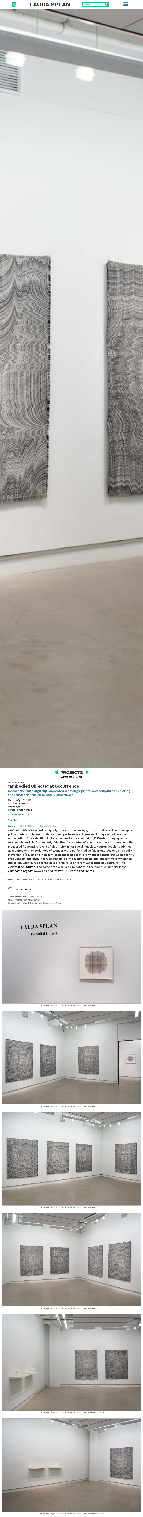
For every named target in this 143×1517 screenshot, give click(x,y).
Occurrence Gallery (18, 803)
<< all (79, 777)
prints (74, 871)
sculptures (21, 867)
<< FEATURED (67, 777)
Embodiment (14, 879)
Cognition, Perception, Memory (57, 879)
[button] (125, 5)
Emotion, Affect (31, 879)
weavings (27, 871)
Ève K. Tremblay (31, 903)
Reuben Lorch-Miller (52, 903)
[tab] (13, 826)
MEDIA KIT (12, 819)
